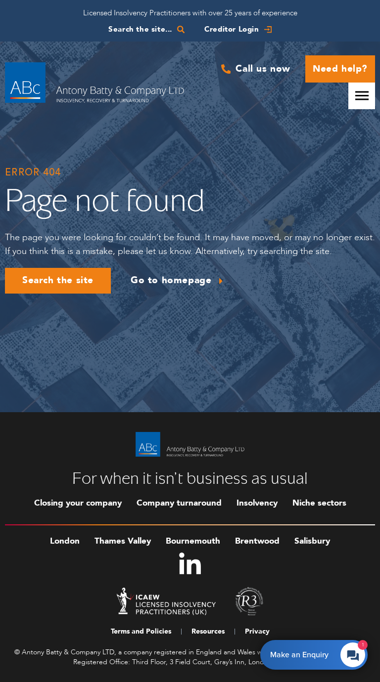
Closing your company (78, 503)
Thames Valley (123, 541)
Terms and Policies (141, 631)
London (65, 541)
